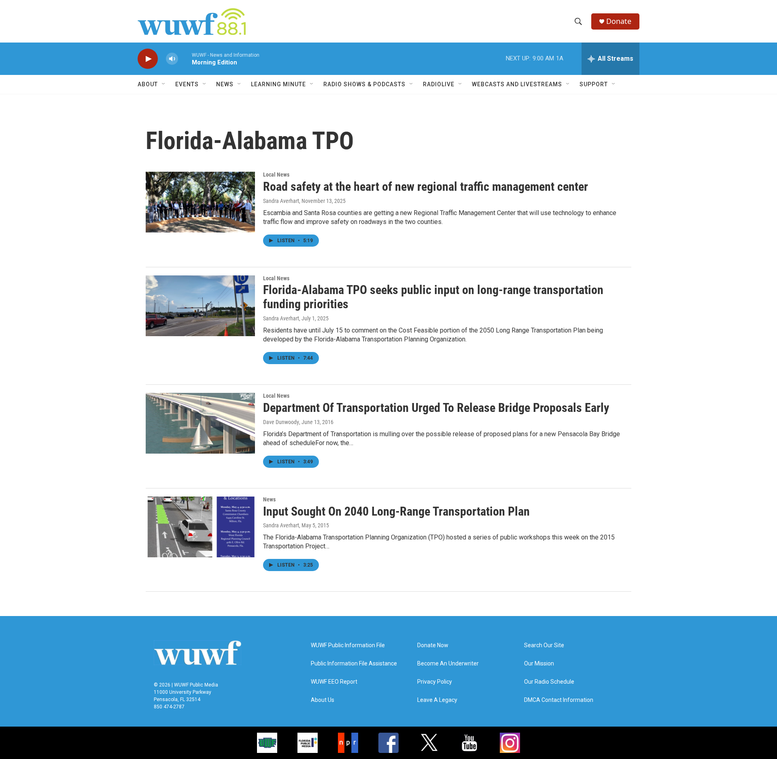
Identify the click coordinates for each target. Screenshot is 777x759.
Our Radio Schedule (549, 682)
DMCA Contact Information (558, 700)
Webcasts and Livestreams (517, 84)
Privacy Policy (434, 682)
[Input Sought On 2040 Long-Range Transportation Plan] (200, 527)
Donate (618, 21)
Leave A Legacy (437, 700)
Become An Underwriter (448, 664)
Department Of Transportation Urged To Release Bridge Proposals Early (436, 408)
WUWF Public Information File (348, 645)
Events (187, 84)
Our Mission (539, 664)
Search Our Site (544, 645)
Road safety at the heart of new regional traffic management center (425, 186)
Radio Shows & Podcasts (364, 84)
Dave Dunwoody (281, 422)
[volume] (172, 59)
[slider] (185, 58)
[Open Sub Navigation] (164, 84)
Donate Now (432, 645)
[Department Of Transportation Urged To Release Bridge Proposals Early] (200, 423)
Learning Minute (278, 84)
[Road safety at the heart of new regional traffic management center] (200, 202)
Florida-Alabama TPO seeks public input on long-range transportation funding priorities (433, 297)
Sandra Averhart (281, 201)
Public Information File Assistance (354, 664)
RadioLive (438, 84)
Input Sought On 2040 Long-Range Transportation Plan (396, 511)
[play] (147, 59)
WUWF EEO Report (334, 682)
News (269, 499)
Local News (276, 174)
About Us (322, 700)
